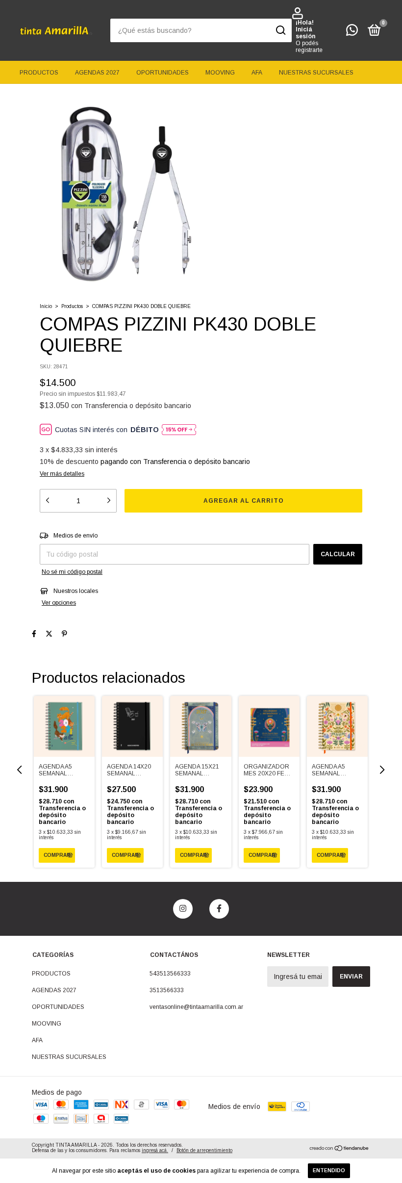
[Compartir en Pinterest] (64, 634)
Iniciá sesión (305, 33)
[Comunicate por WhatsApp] (352, 32)
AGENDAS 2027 (97, 72)
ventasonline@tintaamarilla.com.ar (196, 1006)
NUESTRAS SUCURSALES (316, 72)
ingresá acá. (155, 1150)
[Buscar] (280, 30)
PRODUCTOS (39, 72)
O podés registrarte (309, 46)
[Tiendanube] (339, 1149)
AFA (256, 72)
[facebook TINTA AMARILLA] (219, 909)
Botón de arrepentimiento (204, 1150)
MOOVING (220, 72)
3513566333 (167, 990)
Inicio (46, 306)
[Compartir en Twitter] (49, 634)
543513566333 (170, 973)
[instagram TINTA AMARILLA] (183, 909)
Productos (72, 306)
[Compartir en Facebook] (34, 634)
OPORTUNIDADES (162, 72)
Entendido (329, 1170)
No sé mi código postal (72, 571)
